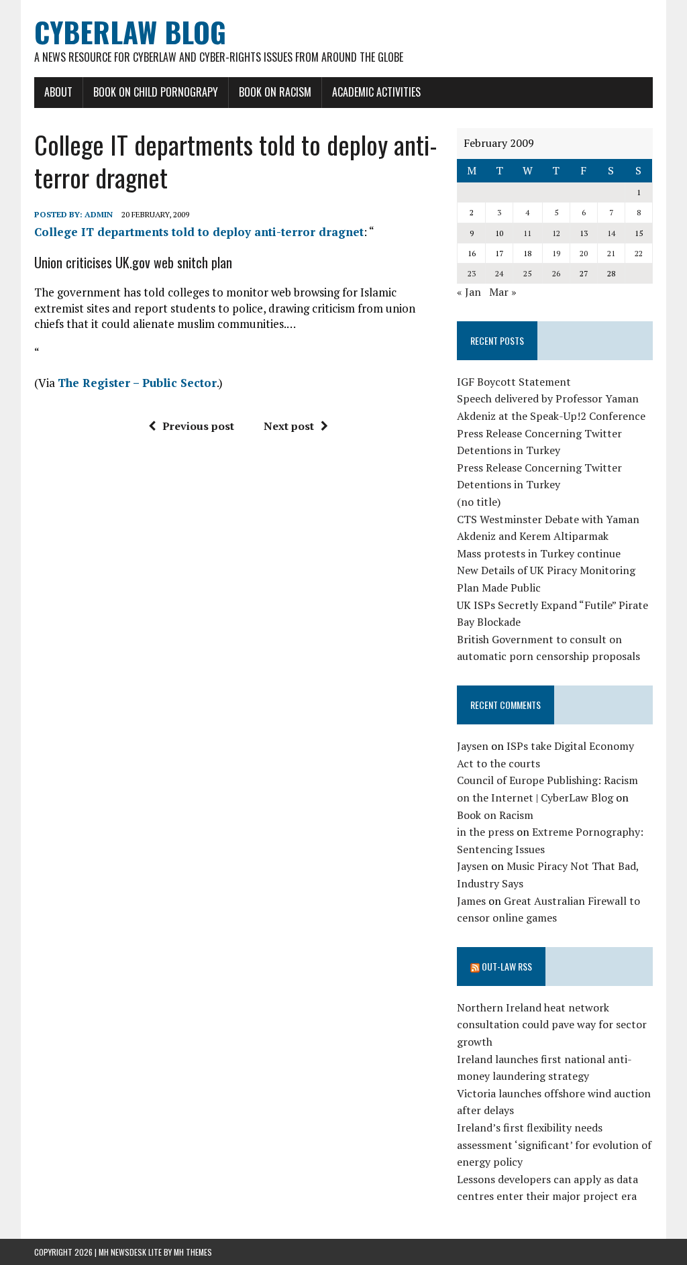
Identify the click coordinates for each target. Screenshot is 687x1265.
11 (527, 233)
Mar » (503, 291)
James (471, 900)
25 (527, 273)
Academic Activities (376, 92)
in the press (485, 831)
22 (639, 253)
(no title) (478, 501)
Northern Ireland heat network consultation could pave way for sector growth (552, 1024)
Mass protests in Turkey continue (539, 553)
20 (584, 253)
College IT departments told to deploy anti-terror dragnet (199, 231)
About (58, 92)
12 (556, 233)
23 (472, 273)
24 (499, 273)
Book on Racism (275, 92)
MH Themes (193, 1252)
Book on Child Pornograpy (155, 92)
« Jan (469, 291)
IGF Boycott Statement (514, 381)
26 (556, 273)
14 (611, 233)
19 (556, 253)
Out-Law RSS (507, 966)
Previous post (198, 426)
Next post (289, 426)
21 (611, 253)
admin (99, 214)
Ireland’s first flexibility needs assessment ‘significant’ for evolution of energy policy (554, 1144)
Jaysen (472, 745)
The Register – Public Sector (137, 382)
